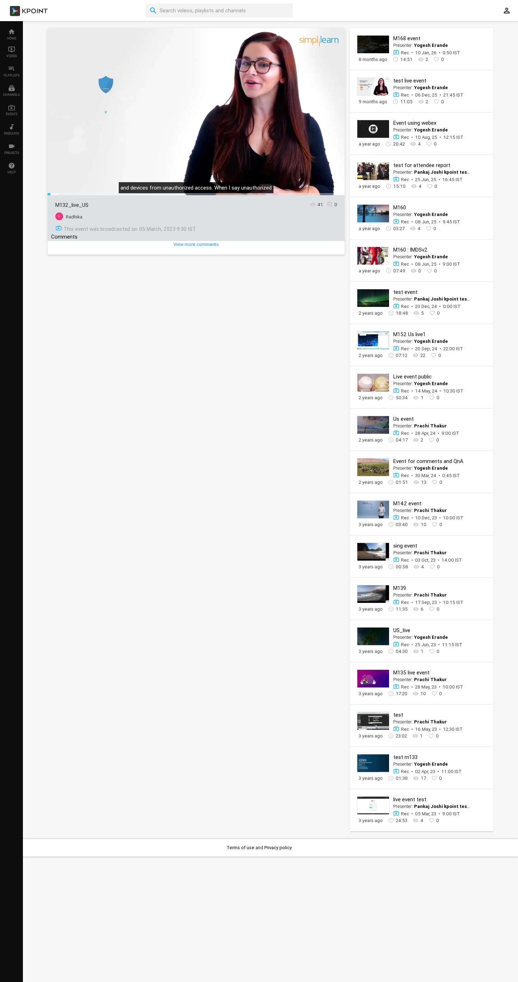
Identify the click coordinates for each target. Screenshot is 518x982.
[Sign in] (506, 10)
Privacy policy (278, 848)
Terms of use (241, 848)
